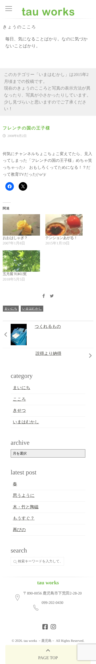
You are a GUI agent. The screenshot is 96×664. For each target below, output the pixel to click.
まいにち (10, 308)
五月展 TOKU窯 (14, 274)
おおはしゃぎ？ (15, 238)
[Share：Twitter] (52, 296)
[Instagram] (51, 625)
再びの (19, 530)
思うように (24, 495)
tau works (48, 583)
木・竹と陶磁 (25, 507)
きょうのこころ (19, 27)
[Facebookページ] (43, 625)
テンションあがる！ (61, 238)
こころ (19, 399)
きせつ (19, 410)
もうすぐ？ (24, 518)
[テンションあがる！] (64, 225)
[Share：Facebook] (43, 296)
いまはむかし (32, 308)
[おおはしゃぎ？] (21, 225)
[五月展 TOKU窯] (21, 261)
